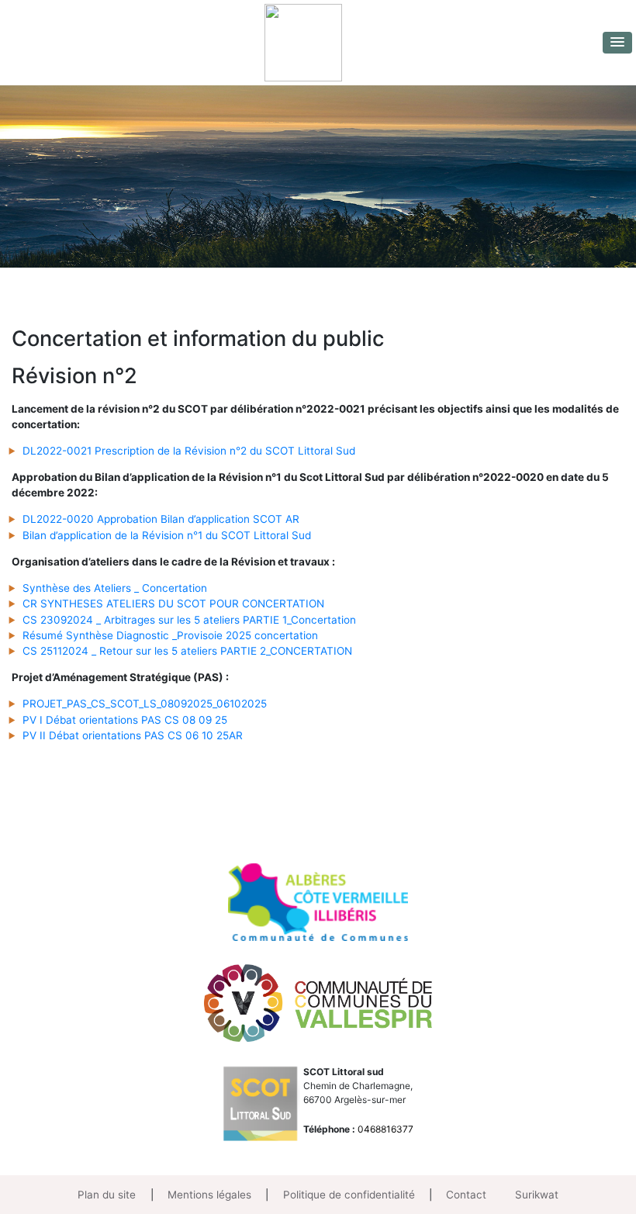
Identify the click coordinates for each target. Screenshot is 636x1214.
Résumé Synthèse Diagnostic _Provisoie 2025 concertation (170, 635)
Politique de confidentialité (349, 1194)
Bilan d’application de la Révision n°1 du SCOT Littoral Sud (166, 535)
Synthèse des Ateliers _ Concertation (114, 588)
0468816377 (385, 1129)
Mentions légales (209, 1194)
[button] (617, 43)
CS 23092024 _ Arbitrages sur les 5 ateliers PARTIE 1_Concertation (189, 620)
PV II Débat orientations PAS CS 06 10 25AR (132, 735)
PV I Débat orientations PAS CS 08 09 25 (124, 720)
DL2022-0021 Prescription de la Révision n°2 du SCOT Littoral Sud (188, 450)
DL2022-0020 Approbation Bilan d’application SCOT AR (160, 519)
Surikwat (536, 1194)
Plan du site (107, 1194)
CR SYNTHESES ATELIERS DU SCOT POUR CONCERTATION (173, 603)
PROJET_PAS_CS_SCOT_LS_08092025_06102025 (144, 703)
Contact (466, 1194)
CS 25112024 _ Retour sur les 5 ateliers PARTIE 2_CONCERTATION (187, 651)
